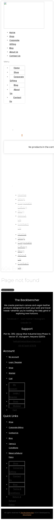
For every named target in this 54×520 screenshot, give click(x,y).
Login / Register (15, 362)
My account (14, 357)
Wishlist (12, 373)
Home (12, 32)
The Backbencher (27, 513)
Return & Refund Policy (15, 501)
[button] (14, 62)
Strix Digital (27, 515)
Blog (11, 48)
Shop (11, 36)
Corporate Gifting (17, 79)
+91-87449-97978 (27, 345)
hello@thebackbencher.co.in (27, 341)
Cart (10, 378)
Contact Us (14, 55)
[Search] (17, 118)
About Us (13, 52)
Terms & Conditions (15, 491)
